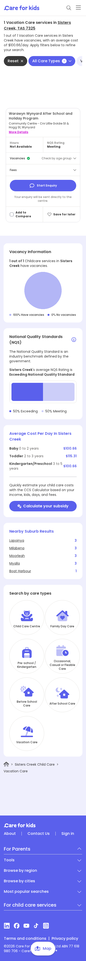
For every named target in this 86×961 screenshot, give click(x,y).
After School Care (62, 704)
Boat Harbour (20, 571)
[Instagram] (46, 926)
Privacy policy (65, 938)
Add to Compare (23, 214)
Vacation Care (27, 742)
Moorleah (17, 555)
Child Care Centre (26, 626)
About (10, 833)
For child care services (30, 905)
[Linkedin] (7, 926)
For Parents (17, 849)
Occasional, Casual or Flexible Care (62, 665)
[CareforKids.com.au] (43, 825)
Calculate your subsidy (46, 506)
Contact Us (38, 833)
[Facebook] (17, 926)
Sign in (67, 833)
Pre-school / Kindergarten (26, 665)
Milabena (16, 548)
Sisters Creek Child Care (35, 764)
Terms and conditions (25, 938)
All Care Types (48, 61)
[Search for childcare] (69, 8)
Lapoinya (16, 540)
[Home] (6, 764)
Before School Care (27, 703)
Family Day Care (62, 626)
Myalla (14, 563)
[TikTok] (36, 926)
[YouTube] (26, 926)
